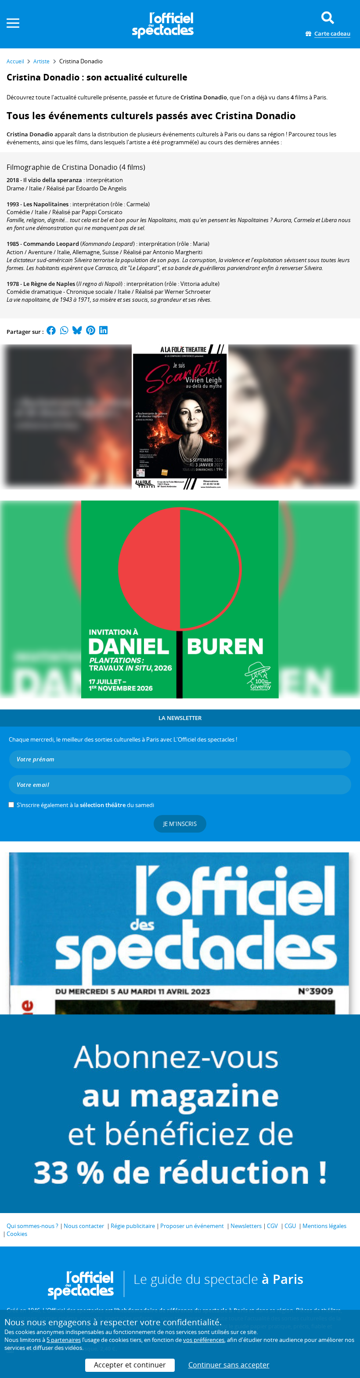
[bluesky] (77, 332)
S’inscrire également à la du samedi (85, 805)
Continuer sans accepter (229, 1365)
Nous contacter (84, 1226)
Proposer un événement (192, 1226)
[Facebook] (51, 332)
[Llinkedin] (103, 332)
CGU (290, 1226)
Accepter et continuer (130, 1365)
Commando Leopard (51, 244)
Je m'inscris (180, 824)
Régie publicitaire (133, 1226)
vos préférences (203, 1340)
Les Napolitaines (45, 204)
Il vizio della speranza (52, 180)
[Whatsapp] (64, 332)
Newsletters (246, 1226)
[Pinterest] (91, 332)
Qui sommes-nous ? (32, 1226)
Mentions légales (324, 1226)
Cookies (17, 1234)
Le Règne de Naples (49, 284)
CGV (272, 1226)
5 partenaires (64, 1340)
